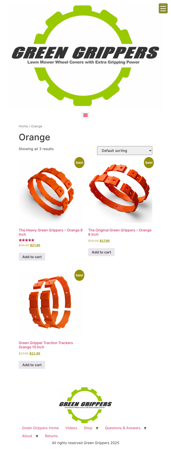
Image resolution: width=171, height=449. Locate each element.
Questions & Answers (122, 428)
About (27, 436)
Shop (88, 428)
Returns (51, 436)
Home (23, 126)
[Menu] (85, 115)
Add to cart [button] (32, 257)
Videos (71, 428)
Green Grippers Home (40, 428)
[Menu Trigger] (163, 8)
